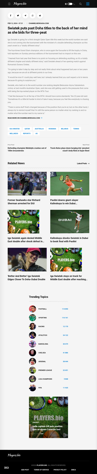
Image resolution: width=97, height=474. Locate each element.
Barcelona (43, 344)
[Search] (80, 4)
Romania (52, 129)
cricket (36, 422)
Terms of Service (41, 470)
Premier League (45, 370)
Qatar (27, 129)
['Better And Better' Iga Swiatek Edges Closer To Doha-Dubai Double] (27, 259)
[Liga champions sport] (32, 379)
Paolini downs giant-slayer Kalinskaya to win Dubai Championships (64, 203)
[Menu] (9, 3)
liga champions (45, 379)
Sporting (42, 318)
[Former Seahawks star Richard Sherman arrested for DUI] (27, 183)
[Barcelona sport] (32, 344)
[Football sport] (32, 309)
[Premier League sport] (32, 370)
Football (42, 309)
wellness (14, 133)
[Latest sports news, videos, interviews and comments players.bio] (20, 4)
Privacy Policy (60, 470)
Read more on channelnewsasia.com (24, 118)
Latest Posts (82, 163)
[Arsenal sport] (32, 361)
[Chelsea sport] (32, 353)
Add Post (25, 470)
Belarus (64, 129)
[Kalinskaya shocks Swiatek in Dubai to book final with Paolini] (69, 221)
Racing (41, 326)
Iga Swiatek (15, 129)
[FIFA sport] (32, 388)
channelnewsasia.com (39, 23)
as (36, 133)
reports (27, 133)
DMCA (73, 470)
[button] (11, 15)
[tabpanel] (48, 417)
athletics (42, 335)
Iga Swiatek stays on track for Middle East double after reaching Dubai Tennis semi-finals (68, 279)
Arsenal (42, 361)
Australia (39, 129)
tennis (76, 129)
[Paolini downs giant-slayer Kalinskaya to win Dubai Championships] (69, 183)
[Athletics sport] (32, 335)
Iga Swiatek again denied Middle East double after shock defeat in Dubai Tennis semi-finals (25, 241)
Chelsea (42, 353)
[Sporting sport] (32, 318)
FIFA (40, 388)
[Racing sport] (32, 326)
